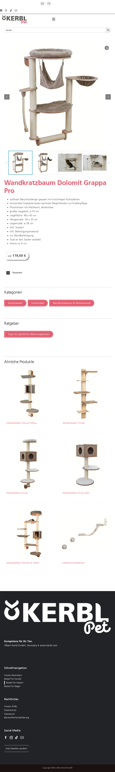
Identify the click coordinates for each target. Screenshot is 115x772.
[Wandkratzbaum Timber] (85, 394)
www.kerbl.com (49, 645)
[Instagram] (11, 737)
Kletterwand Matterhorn (74, 562)
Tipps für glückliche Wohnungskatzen (29, 334)
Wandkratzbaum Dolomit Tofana (21, 423)
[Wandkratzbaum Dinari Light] (85, 464)
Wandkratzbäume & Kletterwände (72, 303)
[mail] (16, 10)
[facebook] (1, 10)
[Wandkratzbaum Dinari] (29, 464)
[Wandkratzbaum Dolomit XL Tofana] (29, 534)
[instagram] (6, 10)
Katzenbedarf (15, 303)
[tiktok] (11, 10)
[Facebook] (5, 737)
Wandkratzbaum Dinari (17, 493)
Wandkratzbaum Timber (74, 423)
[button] (108, 97)
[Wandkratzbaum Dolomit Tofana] (29, 394)
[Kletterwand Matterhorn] (85, 534)
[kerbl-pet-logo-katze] (14, 16)
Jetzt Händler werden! (16, 748)
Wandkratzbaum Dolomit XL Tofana (22, 562)
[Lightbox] (107, 48)
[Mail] (22, 737)
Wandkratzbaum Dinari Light (76, 493)
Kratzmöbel (37, 303)
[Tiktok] (16, 737)
